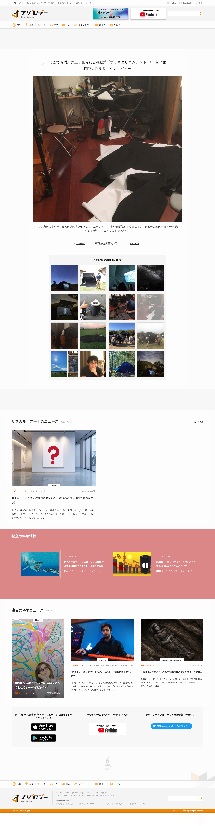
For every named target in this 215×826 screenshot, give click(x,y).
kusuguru (60, 800)
